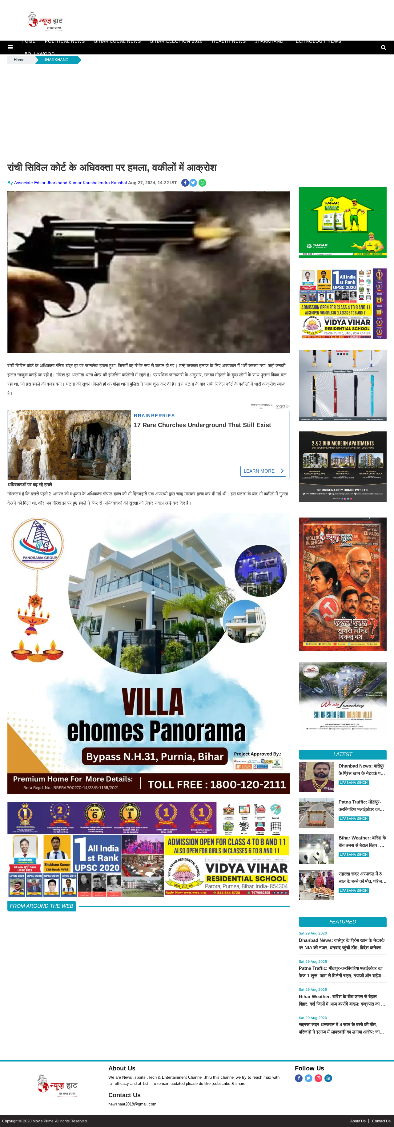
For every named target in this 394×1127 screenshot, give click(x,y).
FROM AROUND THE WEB (41, 906)
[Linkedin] (328, 1078)
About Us (121, 1068)
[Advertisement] (197, 112)
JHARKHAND (269, 41)
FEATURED (342, 922)
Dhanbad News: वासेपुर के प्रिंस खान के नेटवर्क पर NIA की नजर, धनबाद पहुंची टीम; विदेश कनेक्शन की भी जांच (341, 948)
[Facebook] (299, 1078)
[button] (10, 47)
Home (19, 60)
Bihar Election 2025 (176, 41)
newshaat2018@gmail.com (132, 1104)
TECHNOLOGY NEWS (317, 41)
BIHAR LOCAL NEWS (117, 41)
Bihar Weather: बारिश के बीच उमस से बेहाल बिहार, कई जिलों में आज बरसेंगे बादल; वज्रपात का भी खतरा (341, 1004)
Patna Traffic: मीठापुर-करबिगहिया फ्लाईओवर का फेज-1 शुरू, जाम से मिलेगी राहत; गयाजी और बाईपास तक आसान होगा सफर (341, 976)
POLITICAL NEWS (65, 41)
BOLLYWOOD (40, 53)
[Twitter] (308, 1078)
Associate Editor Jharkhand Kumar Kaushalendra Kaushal (70, 182)
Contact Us (124, 1095)
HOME (29, 41)
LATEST (342, 754)
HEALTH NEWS (229, 41)
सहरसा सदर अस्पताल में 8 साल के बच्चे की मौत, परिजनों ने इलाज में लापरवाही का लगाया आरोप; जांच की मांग (340, 1032)
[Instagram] (318, 1078)
